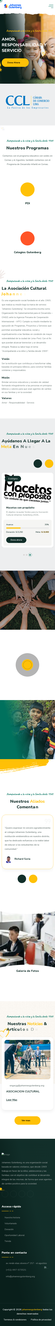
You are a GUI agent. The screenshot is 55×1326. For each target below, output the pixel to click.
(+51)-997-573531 (16, 1269)
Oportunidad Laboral (15, 1235)
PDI (27, 203)
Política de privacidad (41, 1319)
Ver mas (26, 1120)
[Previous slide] (38, 463)
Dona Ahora (13, 62)
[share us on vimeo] (13, 1194)
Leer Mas (11, 1100)
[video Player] (27, 665)
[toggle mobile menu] (51, 6)
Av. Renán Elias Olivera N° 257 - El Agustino (26, 1263)
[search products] (44, 6)
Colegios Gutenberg (27, 252)
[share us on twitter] (22, 1194)
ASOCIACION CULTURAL (23, 1091)
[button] (25, 555)
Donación (9, 1229)
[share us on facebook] (5, 1194)
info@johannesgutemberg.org (20, 1276)
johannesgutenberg (32, 1309)
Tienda (8, 1241)
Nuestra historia (12, 1217)
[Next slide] (49, 463)
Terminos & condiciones (15, 1319)
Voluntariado (11, 1223)
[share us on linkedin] (30, 1194)
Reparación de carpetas (21, 507)
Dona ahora (16, 540)
